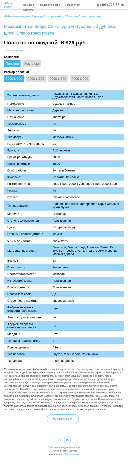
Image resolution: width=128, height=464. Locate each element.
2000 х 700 (36, 78)
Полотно (12, 63)
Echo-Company (70, 454)
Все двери (29, 4)
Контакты (28, 9)
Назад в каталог (63, 418)
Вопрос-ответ (72, 4)
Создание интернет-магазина (64, 447)
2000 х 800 (58, 78)
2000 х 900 (80, 78)
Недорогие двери (50, 4)
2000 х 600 (14, 78)
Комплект (31, 63)
